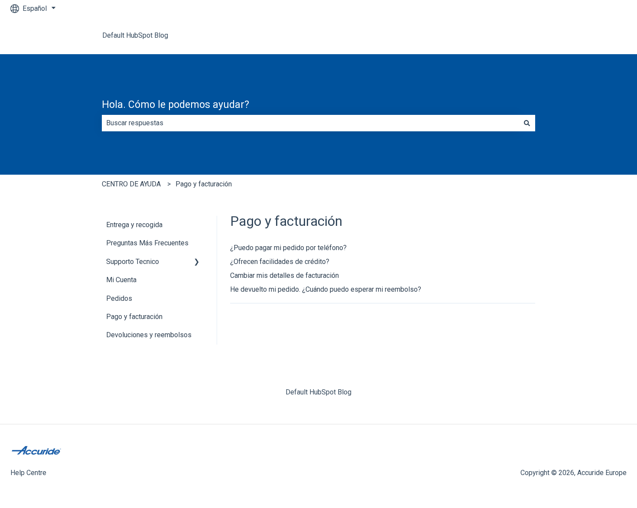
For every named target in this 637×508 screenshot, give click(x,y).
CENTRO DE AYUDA (131, 184)
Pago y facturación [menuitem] (134, 317)
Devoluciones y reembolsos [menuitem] (149, 335)
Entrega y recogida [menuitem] (134, 225)
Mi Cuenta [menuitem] (121, 280)
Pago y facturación (204, 184)
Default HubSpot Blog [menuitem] (318, 392)
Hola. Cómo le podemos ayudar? (175, 105)
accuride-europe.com (586, 35)
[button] (197, 262)
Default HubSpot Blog (135, 35)
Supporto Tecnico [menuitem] (132, 261)
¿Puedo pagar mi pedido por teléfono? (288, 248)
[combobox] (310, 123)
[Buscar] (527, 123)
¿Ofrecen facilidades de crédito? (279, 261)
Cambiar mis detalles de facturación (284, 275)
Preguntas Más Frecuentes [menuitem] (147, 243)
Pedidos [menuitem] (119, 298)
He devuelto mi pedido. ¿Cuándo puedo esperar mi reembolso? (325, 289)
